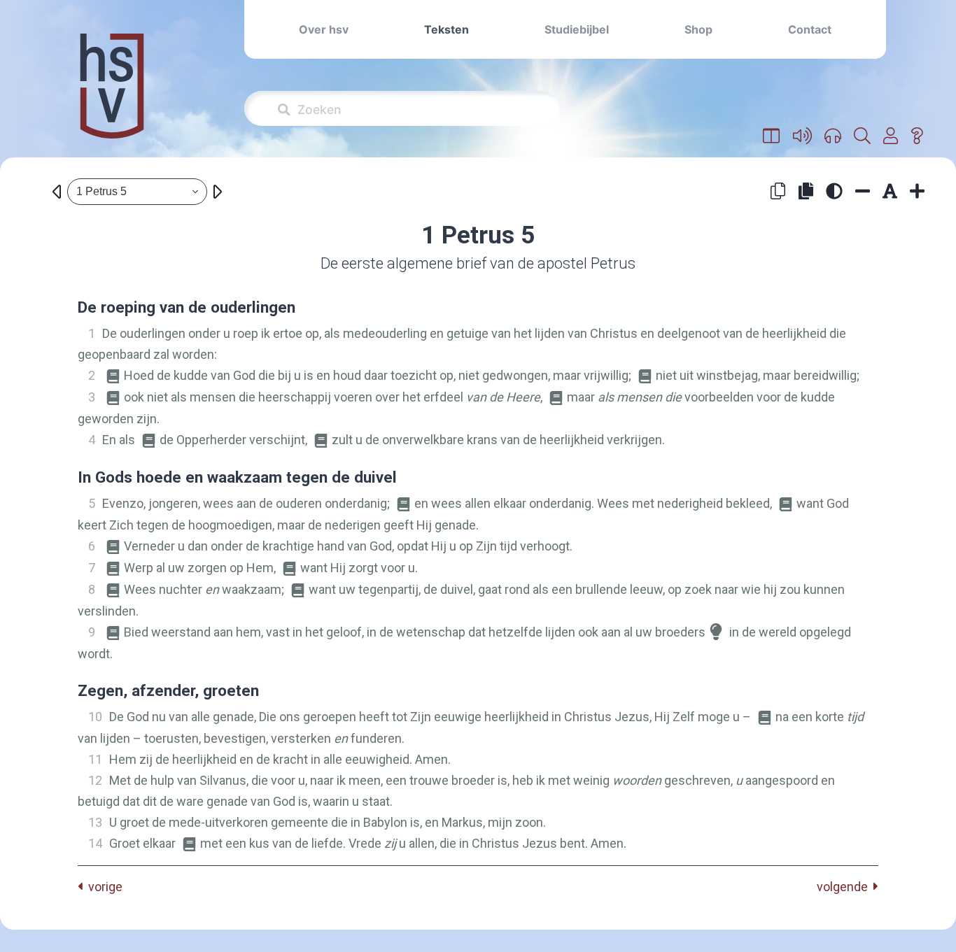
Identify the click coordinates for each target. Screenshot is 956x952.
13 (95, 822)
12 (95, 780)
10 (95, 716)
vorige (102, 886)
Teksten (446, 29)
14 (95, 843)
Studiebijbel (576, 29)
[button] (772, 136)
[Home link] (112, 95)
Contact (809, 29)
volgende (845, 886)
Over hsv (324, 29)
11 (95, 759)
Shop (698, 29)
